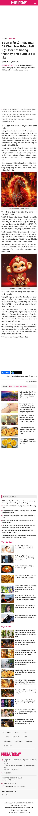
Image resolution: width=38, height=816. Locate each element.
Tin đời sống (8, 746)
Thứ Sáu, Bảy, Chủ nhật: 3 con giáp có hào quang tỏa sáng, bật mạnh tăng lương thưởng (18, 502)
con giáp (16, 386)
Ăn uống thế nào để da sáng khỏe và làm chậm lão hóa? (24, 547)
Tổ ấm (17, 732)
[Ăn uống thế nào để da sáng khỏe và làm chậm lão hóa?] (7, 549)
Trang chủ (4, 38)
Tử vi (10, 386)
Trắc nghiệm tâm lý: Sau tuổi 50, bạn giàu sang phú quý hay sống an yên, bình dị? (27, 395)
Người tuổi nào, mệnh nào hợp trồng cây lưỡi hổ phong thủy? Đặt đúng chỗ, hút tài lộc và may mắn (25, 633)
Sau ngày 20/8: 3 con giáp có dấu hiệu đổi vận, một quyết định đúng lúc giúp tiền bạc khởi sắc (18, 526)
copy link (34, 376)
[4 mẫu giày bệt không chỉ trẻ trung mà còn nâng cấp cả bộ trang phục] (7, 559)
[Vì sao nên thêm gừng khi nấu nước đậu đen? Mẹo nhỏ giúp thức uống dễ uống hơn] (7, 723)
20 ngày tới (23, 386)
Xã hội (9, 732)
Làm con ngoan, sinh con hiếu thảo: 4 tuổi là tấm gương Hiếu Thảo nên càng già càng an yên (19, 115)
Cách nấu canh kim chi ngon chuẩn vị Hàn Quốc (24, 567)
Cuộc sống (18, 741)
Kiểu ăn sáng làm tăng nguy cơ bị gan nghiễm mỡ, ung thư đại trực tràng (27, 430)
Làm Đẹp (6, 737)
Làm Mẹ (24, 732)
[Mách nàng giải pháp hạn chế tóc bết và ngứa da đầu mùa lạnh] (7, 618)
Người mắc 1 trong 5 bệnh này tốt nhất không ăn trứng (27, 441)
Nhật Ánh (34, 381)
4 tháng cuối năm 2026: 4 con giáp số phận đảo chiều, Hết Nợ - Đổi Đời (17, 531)
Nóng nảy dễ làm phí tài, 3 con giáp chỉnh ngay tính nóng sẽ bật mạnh (19, 511)
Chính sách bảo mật (25, 812)
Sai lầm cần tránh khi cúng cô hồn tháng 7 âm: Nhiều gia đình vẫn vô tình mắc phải (25, 642)
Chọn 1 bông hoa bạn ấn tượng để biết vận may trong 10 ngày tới (25, 702)
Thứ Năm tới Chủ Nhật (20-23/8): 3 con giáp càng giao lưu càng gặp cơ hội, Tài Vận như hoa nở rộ (25, 683)
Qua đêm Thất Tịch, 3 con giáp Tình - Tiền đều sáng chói (19, 507)
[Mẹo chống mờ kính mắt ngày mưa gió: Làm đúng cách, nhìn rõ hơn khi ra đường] (7, 663)
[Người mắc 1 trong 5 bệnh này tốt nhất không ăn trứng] (9, 443)
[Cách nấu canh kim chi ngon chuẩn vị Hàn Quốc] (7, 569)
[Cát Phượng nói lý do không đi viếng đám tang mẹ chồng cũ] (7, 608)
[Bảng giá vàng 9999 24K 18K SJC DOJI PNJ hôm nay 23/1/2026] (7, 579)
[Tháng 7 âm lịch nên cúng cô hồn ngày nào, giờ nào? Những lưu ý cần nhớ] (7, 693)
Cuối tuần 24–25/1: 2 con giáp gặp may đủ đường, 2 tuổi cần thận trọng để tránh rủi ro (27, 418)
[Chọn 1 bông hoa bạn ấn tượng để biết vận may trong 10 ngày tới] (7, 703)
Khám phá (12, 38)
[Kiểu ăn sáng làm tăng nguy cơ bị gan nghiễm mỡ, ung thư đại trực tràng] (9, 431)
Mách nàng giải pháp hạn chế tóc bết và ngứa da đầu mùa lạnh (25, 616)
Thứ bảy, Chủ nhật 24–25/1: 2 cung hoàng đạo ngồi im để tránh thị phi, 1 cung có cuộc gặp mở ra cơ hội (18, 110)
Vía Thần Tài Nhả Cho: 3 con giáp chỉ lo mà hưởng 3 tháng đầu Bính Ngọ (18, 120)
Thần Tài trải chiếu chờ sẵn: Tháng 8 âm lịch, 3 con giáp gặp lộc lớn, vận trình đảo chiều (19, 536)
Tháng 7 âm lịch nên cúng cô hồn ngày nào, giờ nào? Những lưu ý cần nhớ (26, 692)
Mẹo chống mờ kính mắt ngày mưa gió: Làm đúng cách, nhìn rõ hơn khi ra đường (26, 662)
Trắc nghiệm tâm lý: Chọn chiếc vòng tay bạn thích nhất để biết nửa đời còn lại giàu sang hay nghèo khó (27, 408)
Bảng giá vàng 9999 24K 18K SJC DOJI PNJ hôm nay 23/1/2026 (25, 576)
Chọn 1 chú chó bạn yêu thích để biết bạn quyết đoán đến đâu (17, 521)
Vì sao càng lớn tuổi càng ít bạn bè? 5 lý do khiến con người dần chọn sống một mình (25, 711)
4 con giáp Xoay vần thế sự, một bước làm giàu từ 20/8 (18, 516)
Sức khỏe (16, 737)
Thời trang (7, 741)
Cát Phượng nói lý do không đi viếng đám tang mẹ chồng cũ (25, 606)
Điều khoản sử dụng (13, 812)
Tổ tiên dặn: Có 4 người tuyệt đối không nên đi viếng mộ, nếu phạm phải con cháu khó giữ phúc (25, 588)
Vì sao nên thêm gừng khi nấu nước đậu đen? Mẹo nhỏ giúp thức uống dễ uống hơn (24, 721)
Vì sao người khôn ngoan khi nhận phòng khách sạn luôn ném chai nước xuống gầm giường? (25, 597)
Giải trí (25, 737)
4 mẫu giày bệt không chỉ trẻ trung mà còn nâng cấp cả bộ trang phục (24, 558)
